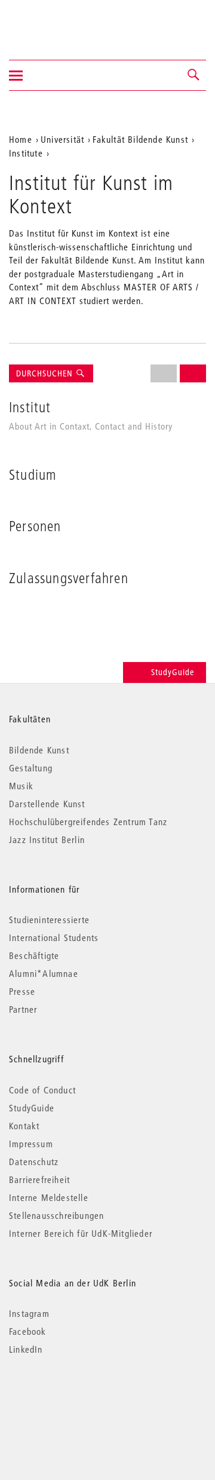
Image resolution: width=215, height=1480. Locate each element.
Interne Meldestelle (48, 1197)
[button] (194, 75)
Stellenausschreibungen (56, 1215)
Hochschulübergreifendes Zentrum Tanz (88, 822)
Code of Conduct (42, 1090)
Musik (21, 786)
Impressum (31, 1144)
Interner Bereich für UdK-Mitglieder (80, 1233)
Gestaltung (31, 768)
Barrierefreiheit (39, 1179)
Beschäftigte (34, 955)
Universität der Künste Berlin (56, 22)
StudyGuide (172, 672)
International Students (54, 937)
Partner (23, 1009)
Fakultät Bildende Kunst (140, 139)
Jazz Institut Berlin (47, 839)
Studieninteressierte (49, 920)
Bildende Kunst (39, 750)
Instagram (29, 1313)
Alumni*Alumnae (43, 973)
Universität (62, 139)
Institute (26, 153)
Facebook (28, 1331)
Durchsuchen (45, 373)
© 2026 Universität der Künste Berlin (71, 1399)
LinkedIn (26, 1349)
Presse (22, 991)
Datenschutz (34, 1162)
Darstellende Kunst (47, 804)
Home (20, 139)
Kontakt (24, 1126)
